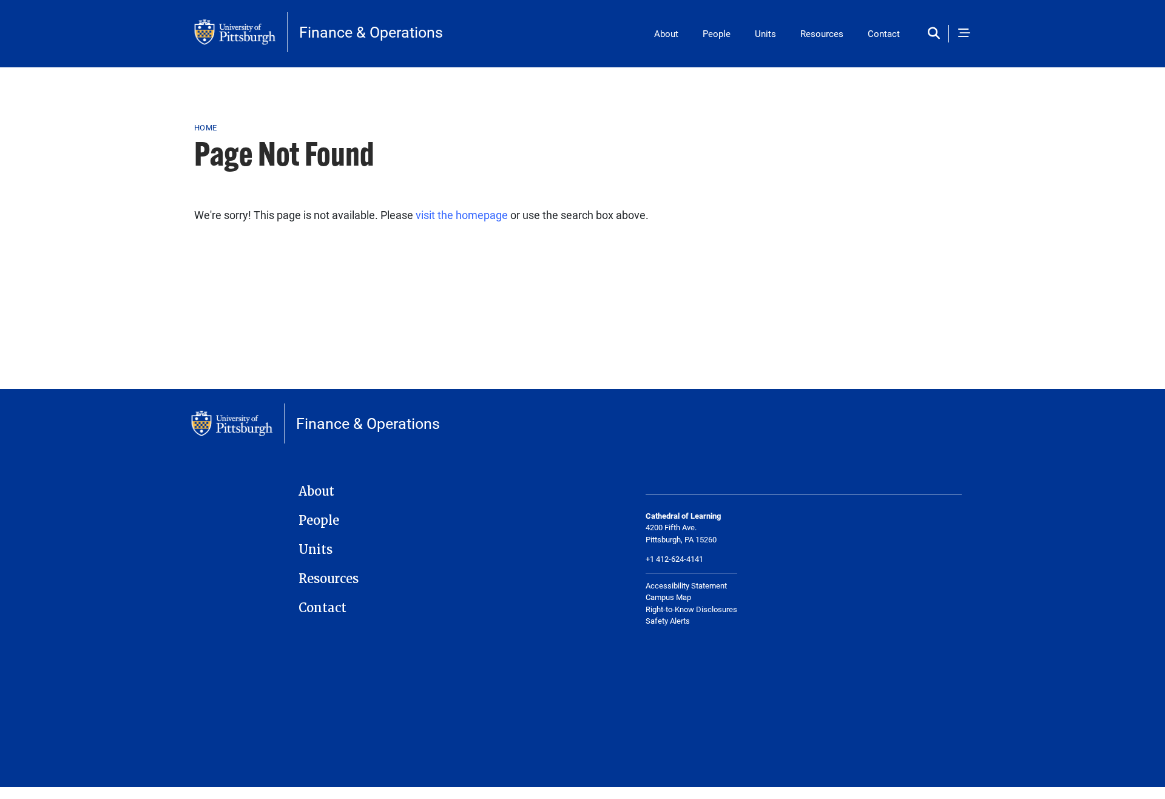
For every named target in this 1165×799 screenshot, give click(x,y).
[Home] (241, 32)
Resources (821, 33)
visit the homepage (462, 214)
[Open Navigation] (964, 33)
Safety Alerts (668, 620)
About (666, 33)
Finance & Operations (371, 31)
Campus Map (668, 597)
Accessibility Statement (686, 585)
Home (205, 127)
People (717, 33)
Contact (884, 33)
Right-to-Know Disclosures (691, 609)
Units (765, 33)
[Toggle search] (936, 33)
